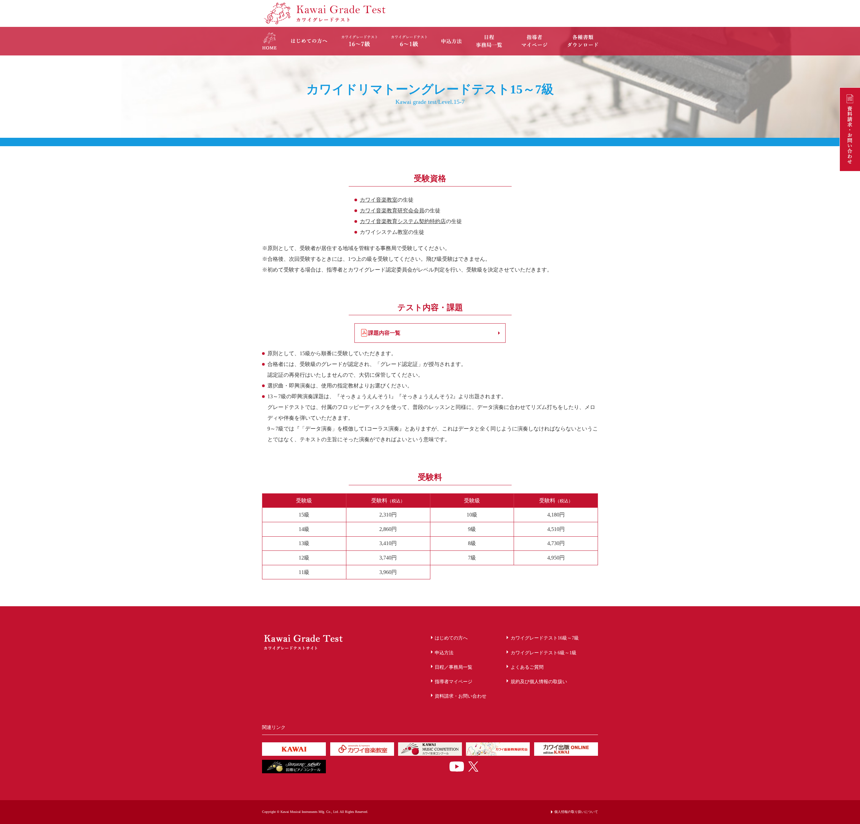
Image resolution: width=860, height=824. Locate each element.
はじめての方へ (451, 638)
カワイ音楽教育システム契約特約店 (403, 221)
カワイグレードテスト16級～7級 (545, 638)
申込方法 (444, 652)
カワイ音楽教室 (378, 200)
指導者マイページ (453, 681)
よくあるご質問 (527, 667)
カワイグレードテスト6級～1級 (543, 652)
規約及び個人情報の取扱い (539, 681)
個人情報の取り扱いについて (576, 812)
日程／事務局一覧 (453, 667)
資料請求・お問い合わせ (460, 696)
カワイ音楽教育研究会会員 (392, 210)
